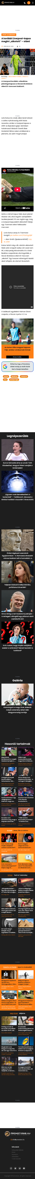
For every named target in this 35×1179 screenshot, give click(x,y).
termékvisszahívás (25, 1053)
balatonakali (21, 1008)
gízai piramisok (27, 935)
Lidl (19, 1053)
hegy (5, 894)
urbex (19, 1006)
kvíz (2, 850)
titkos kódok (9, 1006)
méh (11, 914)
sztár (5, 850)
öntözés (24, 1074)
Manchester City (22, 783)
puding (20, 1054)
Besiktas (14, 376)
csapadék (8, 1054)
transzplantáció (5, 914)
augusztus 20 (9, 1073)
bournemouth (26, 803)
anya (2, 916)
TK (19, 46)
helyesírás (23, 870)
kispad (3, 825)
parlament (12, 1074)
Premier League (22, 763)
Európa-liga (14, 380)
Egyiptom (20, 935)
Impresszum (15, 1154)
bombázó (10, 785)
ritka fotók (20, 936)
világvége (20, 894)
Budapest (6, 870)
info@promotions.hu (18, 1140)
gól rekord (13, 824)
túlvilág (3, 935)
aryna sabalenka (22, 824)
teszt (27, 870)
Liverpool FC (29, 763)
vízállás (3, 1054)
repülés (3, 1006)
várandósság (7, 916)
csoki (32, 1053)
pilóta (13, 1006)
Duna (2, 1033)
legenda (20, 988)
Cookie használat (16, 1159)
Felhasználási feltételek (17, 1150)
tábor (30, 1006)
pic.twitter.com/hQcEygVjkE (21, 235)
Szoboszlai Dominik (23, 765)
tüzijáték (3, 1073)
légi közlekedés (12, 1008)
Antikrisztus (21, 896)
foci (5, 380)
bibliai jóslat (27, 894)
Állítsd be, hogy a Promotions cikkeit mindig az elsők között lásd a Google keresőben (20, 366)
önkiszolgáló (21, 1033)
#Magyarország (22, 1073)
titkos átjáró (10, 986)
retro (22, 850)
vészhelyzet (4, 1008)
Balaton (20, 986)
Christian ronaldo (5, 824)
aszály (28, 1073)
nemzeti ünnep (5, 1074)
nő (13, 914)
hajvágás (11, 763)
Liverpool (24, 376)
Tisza (30, 1074)
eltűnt (5, 1033)
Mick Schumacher (9, 783)
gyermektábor (24, 1006)
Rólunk (13, 1152)
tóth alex (20, 803)
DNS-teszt (20, 914)
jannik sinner (4, 785)
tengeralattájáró (27, 986)
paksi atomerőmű (8, 1053)
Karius (6, 376)
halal (9, 935)
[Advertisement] (17, 515)
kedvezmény (25, 1034)
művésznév (4, 851)
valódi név (9, 850)
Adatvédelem (15, 1156)
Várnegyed (4, 986)
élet (7, 935)
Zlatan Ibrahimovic (6, 765)
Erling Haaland (5, 763)
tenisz (2, 783)
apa (8, 894)
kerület (11, 870)
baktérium (24, 1054)
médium (13, 935)
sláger (25, 850)
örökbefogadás (22, 916)
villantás (20, 825)
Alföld (19, 1074)
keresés (10, 1033)
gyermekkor (27, 914)
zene (28, 850)
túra (2, 894)
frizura (24, 785)
